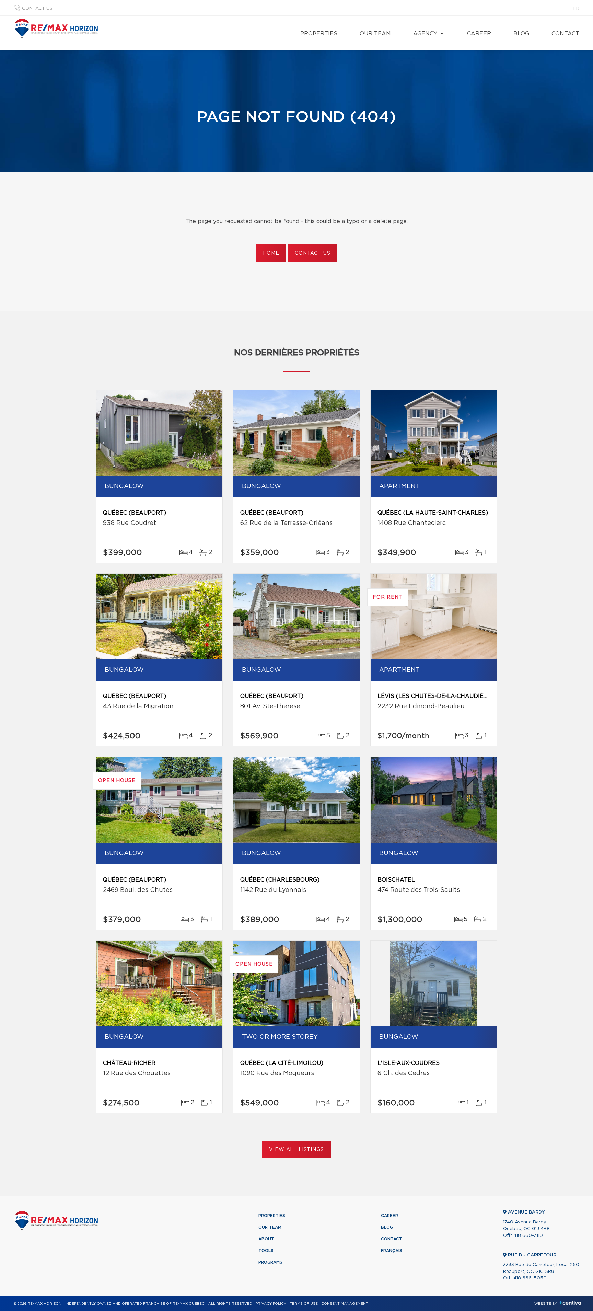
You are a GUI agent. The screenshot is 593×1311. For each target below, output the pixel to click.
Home (271, 253)
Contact (565, 33)
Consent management (344, 1304)
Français (391, 1251)
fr (576, 8)
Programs (270, 1262)
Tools (266, 1251)
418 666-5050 (530, 1278)
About (266, 1239)
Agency (425, 33)
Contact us (37, 8)
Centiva (570, 1303)
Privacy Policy (271, 1304)
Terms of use (304, 1304)
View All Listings (296, 1149)
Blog (521, 33)
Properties (318, 33)
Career (479, 33)
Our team (375, 33)
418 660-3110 (528, 1235)
